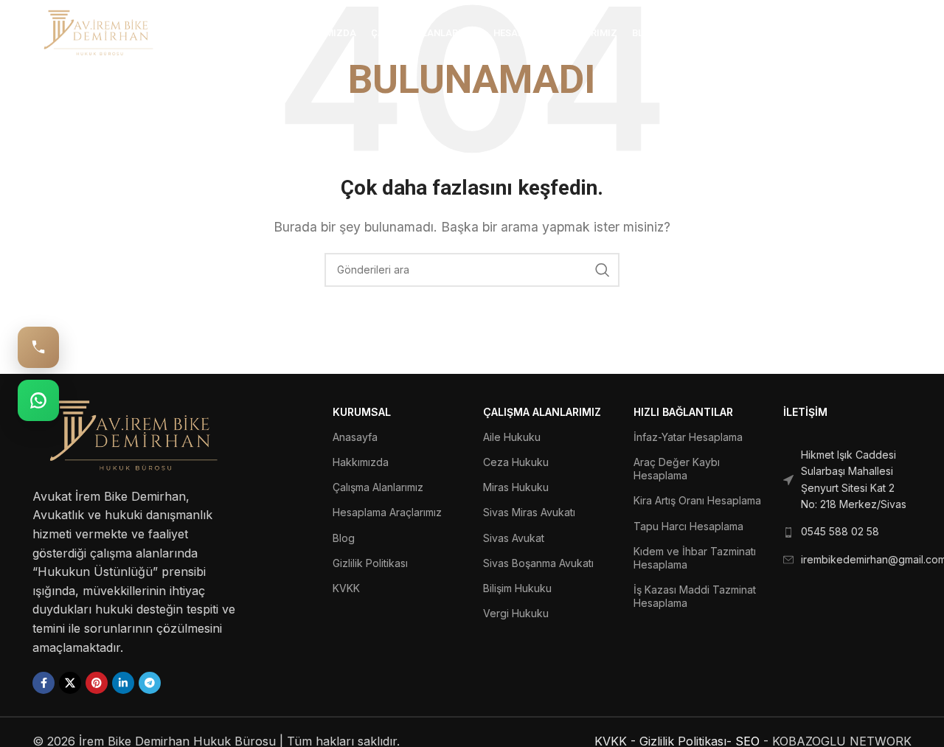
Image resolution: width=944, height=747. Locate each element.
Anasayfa (355, 437)
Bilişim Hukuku (517, 588)
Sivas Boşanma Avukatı (538, 563)
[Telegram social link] (150, 683)
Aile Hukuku (512, 437)
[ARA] (603, 270)
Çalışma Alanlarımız (378, 487)
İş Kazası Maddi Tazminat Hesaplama (695, 596)
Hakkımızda (361, 462)
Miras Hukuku (516, 487)
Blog (344, 538)
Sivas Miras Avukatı (529, 512)
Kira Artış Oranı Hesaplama (697, 500)
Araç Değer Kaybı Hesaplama (677, 469)
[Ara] (904, 33)
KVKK (346, 588)
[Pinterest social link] (97, 683)
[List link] (847, 480)
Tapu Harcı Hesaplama (688, 526)
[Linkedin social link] (123, 683)
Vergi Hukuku (516, 613)
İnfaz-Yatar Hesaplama (688, 437)
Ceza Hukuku (516, 462)
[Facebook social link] (43, 683)
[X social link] (70, 683)
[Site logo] (98, 31)
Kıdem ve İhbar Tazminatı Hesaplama (695, 558)
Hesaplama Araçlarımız (387, 512)
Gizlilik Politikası (370, 563)
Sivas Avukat (513, 538)
